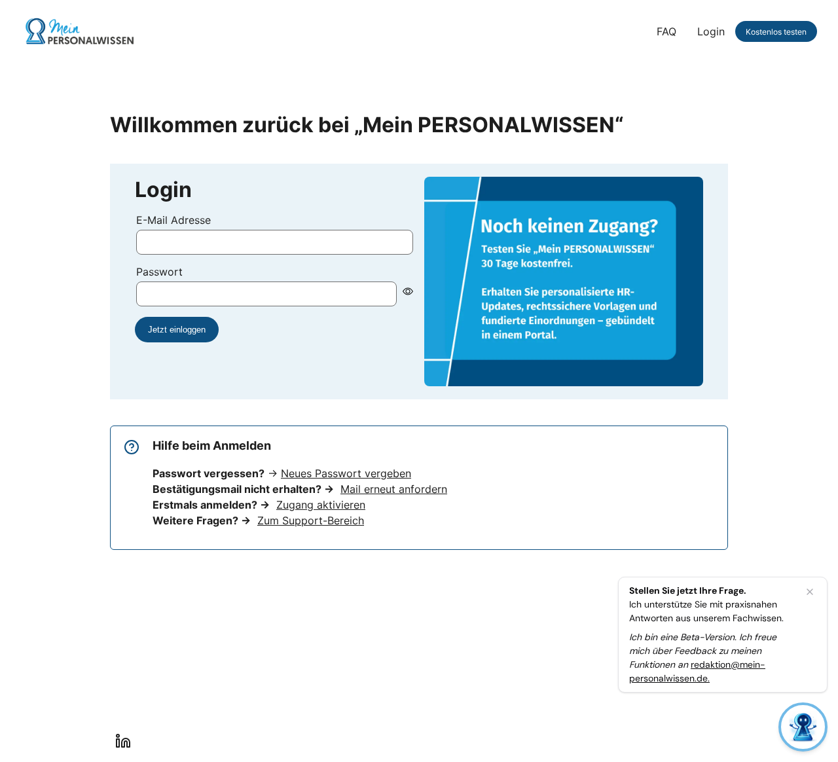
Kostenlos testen (776, 32)
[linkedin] (123, 741)
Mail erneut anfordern (393, 489)
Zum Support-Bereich (310, 520)
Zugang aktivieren (320, 504)
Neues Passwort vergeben (346, 473)
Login (711, 31)
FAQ (666, 31)
